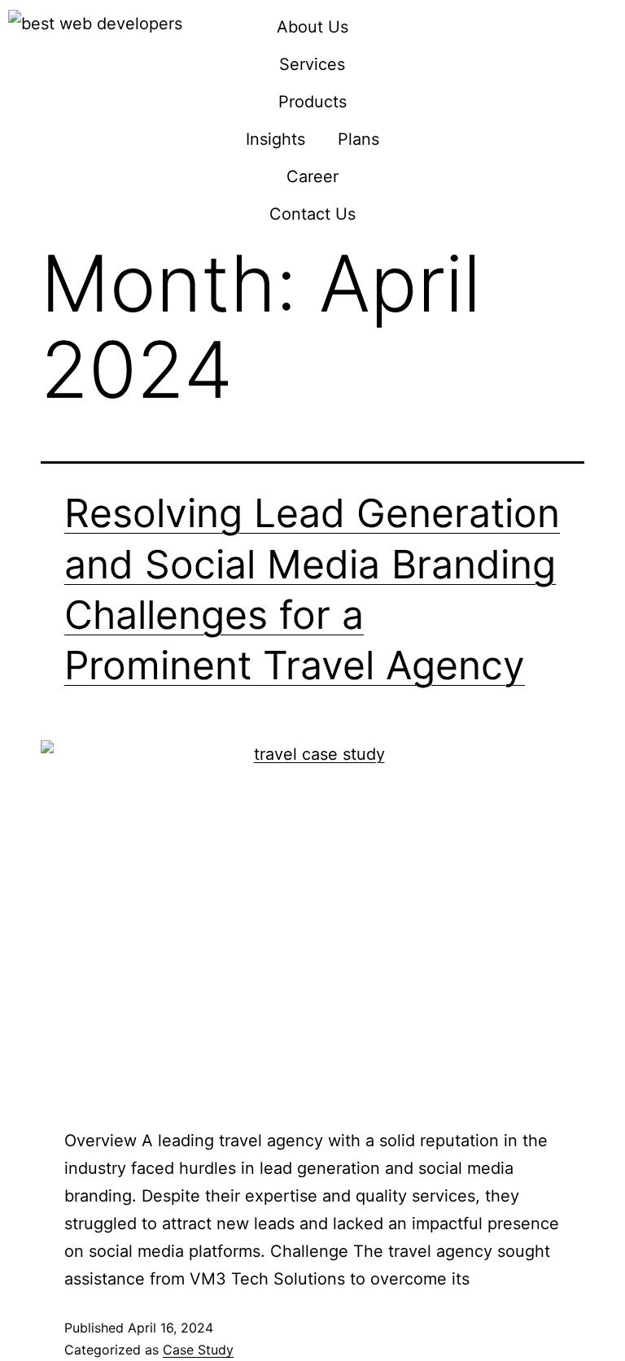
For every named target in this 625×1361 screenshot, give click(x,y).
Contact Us (312, 214)
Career (312, 176)
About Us (312, 27)
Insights (275, 139)
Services (312, 64)
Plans (358, 139)
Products (312, 101)
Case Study (198, 1349)
